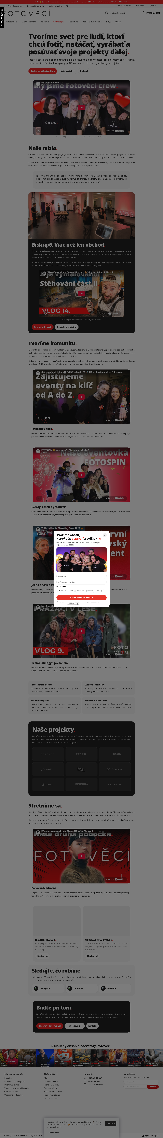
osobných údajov (73, 604)
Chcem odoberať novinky (81, 597)
